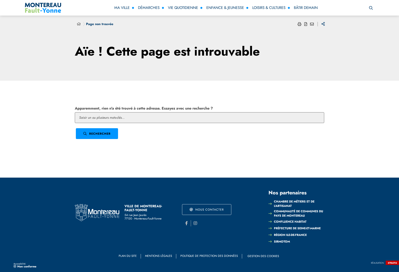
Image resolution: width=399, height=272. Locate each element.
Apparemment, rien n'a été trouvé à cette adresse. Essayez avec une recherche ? (144, 108)
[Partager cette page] (323, 24)
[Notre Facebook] (186, 223)
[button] (371, 8)
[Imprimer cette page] (299, 24)
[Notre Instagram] (195, 223)
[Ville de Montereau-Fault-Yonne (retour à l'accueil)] (97, 212)
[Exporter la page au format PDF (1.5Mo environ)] (306, 24)
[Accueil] (79, 24)
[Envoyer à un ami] (312, 24)
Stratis (392, 263)
